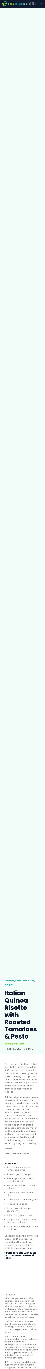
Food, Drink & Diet (24, 980)
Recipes (8, 984)
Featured (9, 980)
